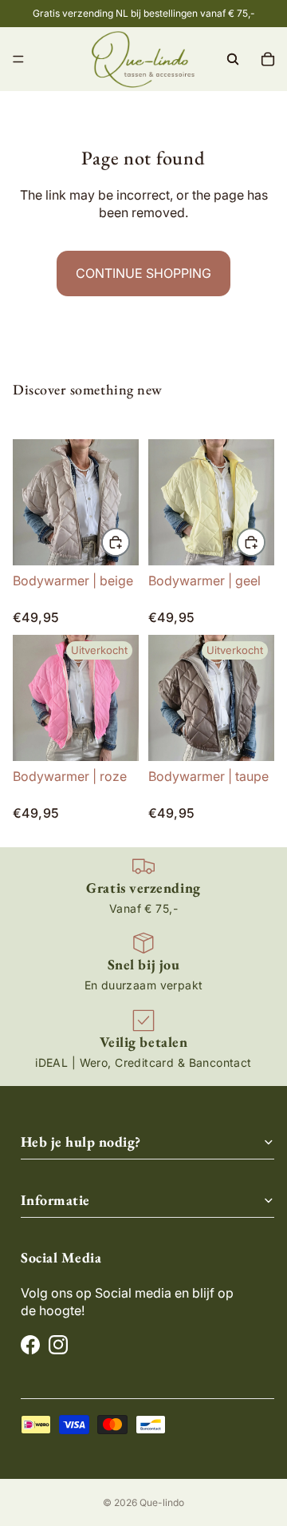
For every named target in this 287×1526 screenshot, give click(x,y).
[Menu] (18, 59)
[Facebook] (30, 1345)
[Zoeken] (232, 59)
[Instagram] (58, 1345)
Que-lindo (162, 1502)
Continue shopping (143, 273)
